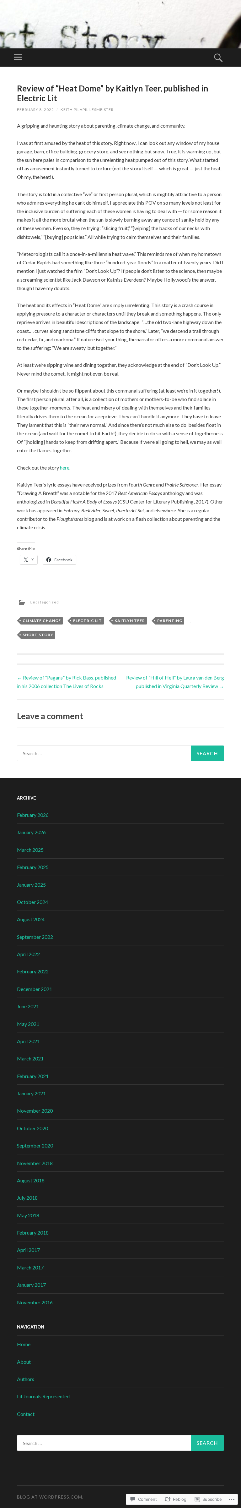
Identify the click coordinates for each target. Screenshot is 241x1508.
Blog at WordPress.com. (50, 1497)
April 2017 (28, 1250)
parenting (169, 620)
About (24, 1362)
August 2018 (31, 1180)
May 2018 (28, 1215)
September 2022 (35, 937)
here (64, 468)
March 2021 (30, 1058)
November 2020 (35, 1111)
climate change (42, 620)
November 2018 (35, 1163)
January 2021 (31, 1093)
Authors (25, 1379)
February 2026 (33, 815)
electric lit (87, 620)
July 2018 (27, 1198)
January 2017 (31, 1285)
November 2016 (35, 1302)
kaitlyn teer (130, 620)
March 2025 (30, 850)
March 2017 (30, 1267)
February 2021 (33, 1076)
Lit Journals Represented (43, 1396)
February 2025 (33, 867)
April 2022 (28, 954)
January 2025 (31, 885)
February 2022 (33, 971)
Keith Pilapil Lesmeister (87, 109)
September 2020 (35, 1145)
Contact (26, 1414)
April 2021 (28, 1041)
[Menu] (17, 57)
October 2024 (32, 902)
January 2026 (31, 832)
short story (38, 634)
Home (23, 1344)
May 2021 (28, 1024)
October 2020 (32, 1128)
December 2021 (34, 989)
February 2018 (33, 1233)
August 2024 (31, 919)
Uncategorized (44, 602)
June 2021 (28, 1006)
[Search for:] (120, 753)
